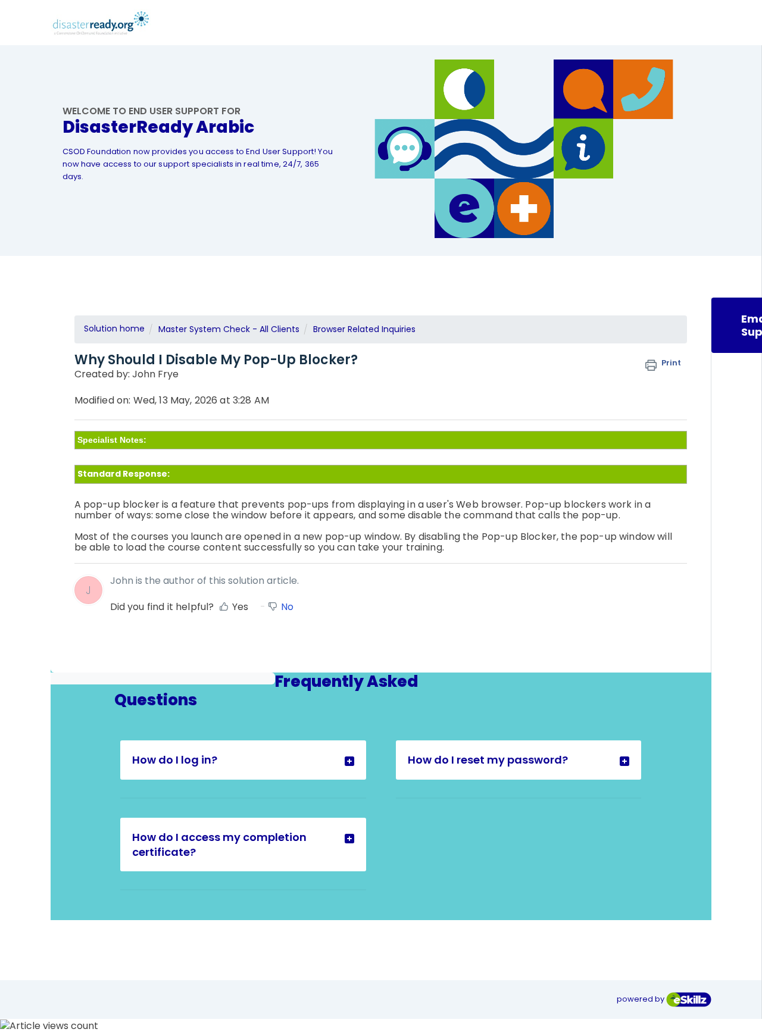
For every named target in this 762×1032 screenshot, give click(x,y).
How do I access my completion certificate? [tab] (219, 844)
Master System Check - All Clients (228, 329)
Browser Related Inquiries (364, 329)
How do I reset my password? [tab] (488, 759)
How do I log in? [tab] (174, 759)
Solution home (114, 328)
